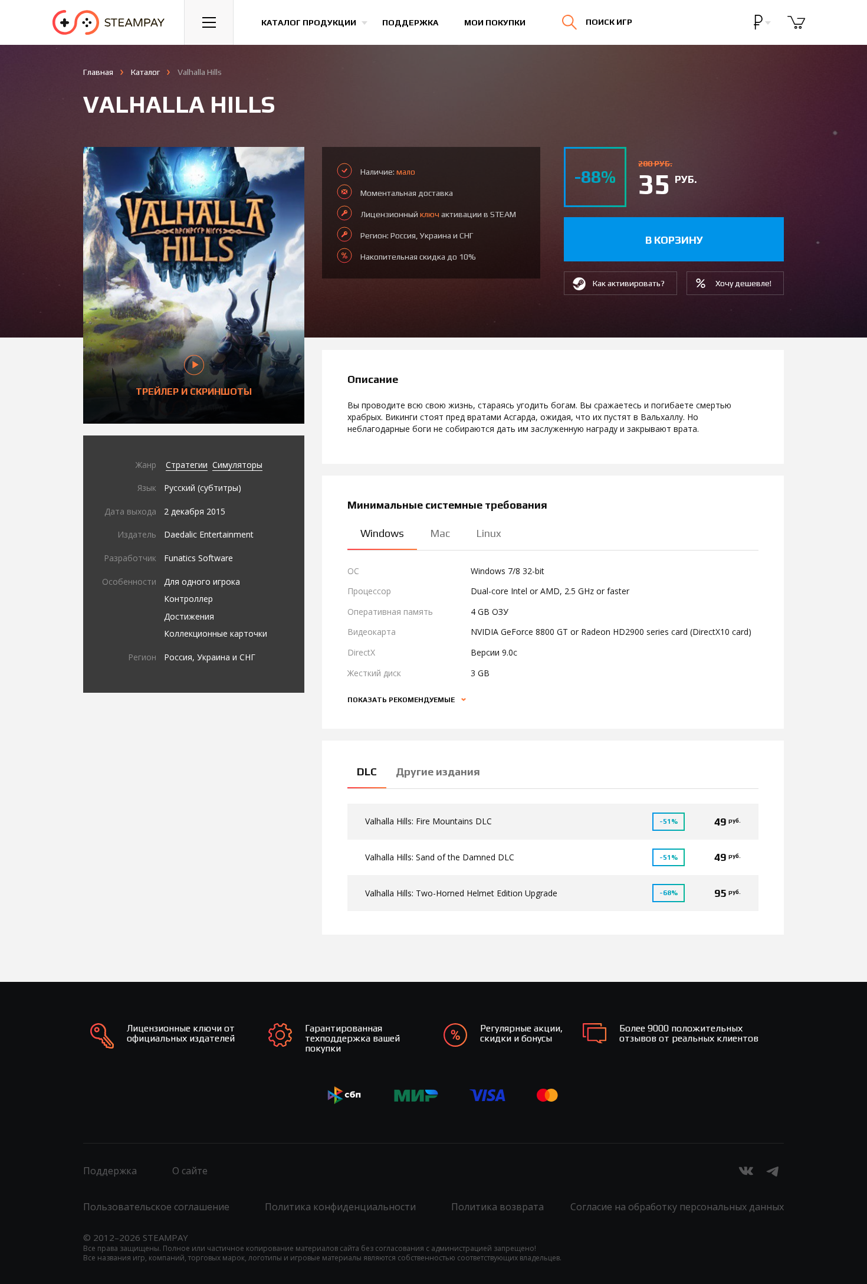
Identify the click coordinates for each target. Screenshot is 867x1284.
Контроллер (188, 598)
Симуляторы (237, 464)
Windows (382, 533)
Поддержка (410, 22)
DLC (367, 771)
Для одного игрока (202, 581)
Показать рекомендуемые (402, 700)
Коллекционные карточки (215, 633)
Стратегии (187, 464)
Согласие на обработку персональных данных (677, 1206)
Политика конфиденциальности (340, 1206)
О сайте (190, 1170)
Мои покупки (495, 22)
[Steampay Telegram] (773, 1170)
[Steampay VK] (746, 1170)
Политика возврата (497, 1206)
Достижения (189, 616)
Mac (440, 533)
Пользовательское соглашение (156, 1206)
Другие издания (438, 771)
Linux (488, 533)
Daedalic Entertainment (209, 534)
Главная (98, 72)
